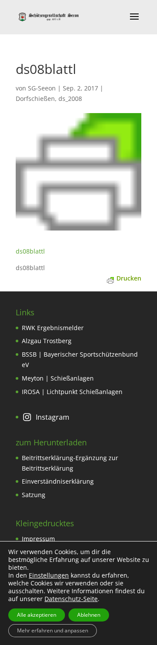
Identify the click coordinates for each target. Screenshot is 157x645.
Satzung (33, 495)
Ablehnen (88, 614)
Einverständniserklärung (58, 481)
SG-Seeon (42, 88)
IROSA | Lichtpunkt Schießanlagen (72, 392)
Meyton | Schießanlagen (58, 378)
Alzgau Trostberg (47, 341)
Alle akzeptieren (36, 614)
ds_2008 (70, 98)
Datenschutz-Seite (71, 599)
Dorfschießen (35, 98)
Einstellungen (49, 575)
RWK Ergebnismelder (53, 328)
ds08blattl (30, 251)
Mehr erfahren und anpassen (52, 630)
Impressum (38, 539)
